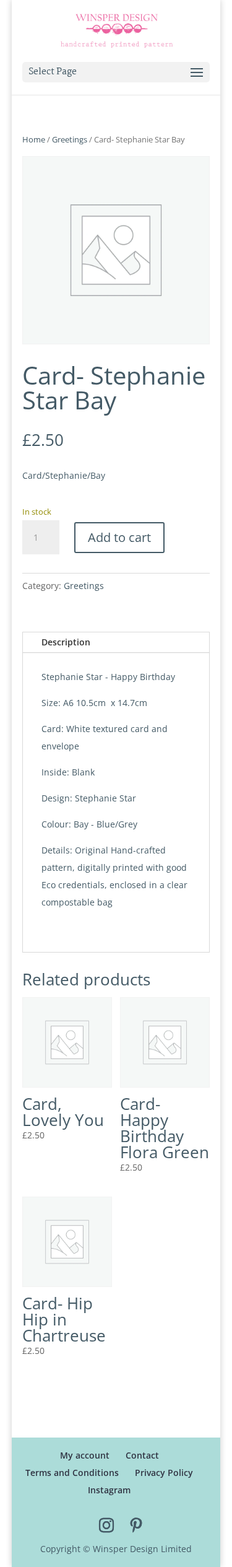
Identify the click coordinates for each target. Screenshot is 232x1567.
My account (85, 1455)
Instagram (109, 1490)
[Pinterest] (136, 1526)
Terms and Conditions (72, 1472)
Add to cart (119, 537)
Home (33, 139)
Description (65, 642)
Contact (142, 1455)
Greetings (69, 139)
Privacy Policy (164, 1472)
